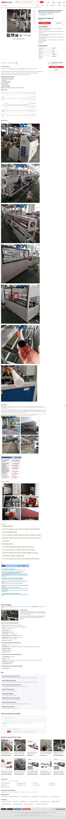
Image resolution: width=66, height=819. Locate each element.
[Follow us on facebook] (56, 809)
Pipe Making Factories (23, 801)
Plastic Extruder (4, 796)
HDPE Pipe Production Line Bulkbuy (41, 803)
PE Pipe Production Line (37, 7)
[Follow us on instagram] (59, 809)
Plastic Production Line (25, 796)
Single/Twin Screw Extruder (5, 786)
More (2, 805)
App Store (4, 809)
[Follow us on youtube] (61, 809)
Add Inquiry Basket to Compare (19, 38)
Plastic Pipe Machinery (28, 7)
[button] (53, 2)
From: (6, 717)
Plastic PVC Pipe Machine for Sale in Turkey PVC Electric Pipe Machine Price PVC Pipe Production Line (20, 772)
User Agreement (38, 815)
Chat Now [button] (59, 22)
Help (47, 5)
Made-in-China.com (28, 813)
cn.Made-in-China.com (43, 813)
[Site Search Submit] (42, 2)
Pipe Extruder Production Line (29, 803)
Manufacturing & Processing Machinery (10, 7)
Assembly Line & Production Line (14, 796)
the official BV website (25, 606)
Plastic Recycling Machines (5, 783)
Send (9, 731)
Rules (64, 5)
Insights (55, 812)
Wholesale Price (39, 812)
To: (6, 720)
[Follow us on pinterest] (62, 809)
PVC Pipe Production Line (45, 796)
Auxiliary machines (52, 783)
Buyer (42, 5)
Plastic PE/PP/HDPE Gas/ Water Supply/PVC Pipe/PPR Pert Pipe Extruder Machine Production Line (19, 753)
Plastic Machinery (21, 7)
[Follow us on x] (58, 809)
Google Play (9, 809)
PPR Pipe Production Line (55, 796)
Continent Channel (45, 812)
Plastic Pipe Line (15, 801)
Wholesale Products (33, 812)
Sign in (64, 2)
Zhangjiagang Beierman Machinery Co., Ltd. (48, 13)
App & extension (52, 5)
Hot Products (12, 812)
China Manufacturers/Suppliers (24, 812)
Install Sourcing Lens (26, 809)
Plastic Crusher (35, 783)
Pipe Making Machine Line (55, 801)
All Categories (4, 5)
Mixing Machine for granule (21, 783)
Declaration (43, 815)
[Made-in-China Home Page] (6, 2)
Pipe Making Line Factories (45, 801)
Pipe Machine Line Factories (6, 801)
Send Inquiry (44, 22)
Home (2, 7)
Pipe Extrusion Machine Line (17, 803)
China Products (17, 812)
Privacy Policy (49, 815)
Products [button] (17, 2)
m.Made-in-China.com (35, 813)
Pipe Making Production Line (6, 803)
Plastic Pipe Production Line (13, 644)
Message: (5, 722)
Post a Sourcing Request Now (29, 731)
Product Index (51, 812)
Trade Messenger (17, 809)
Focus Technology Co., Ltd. (26, 815)
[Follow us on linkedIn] (64, 809)
